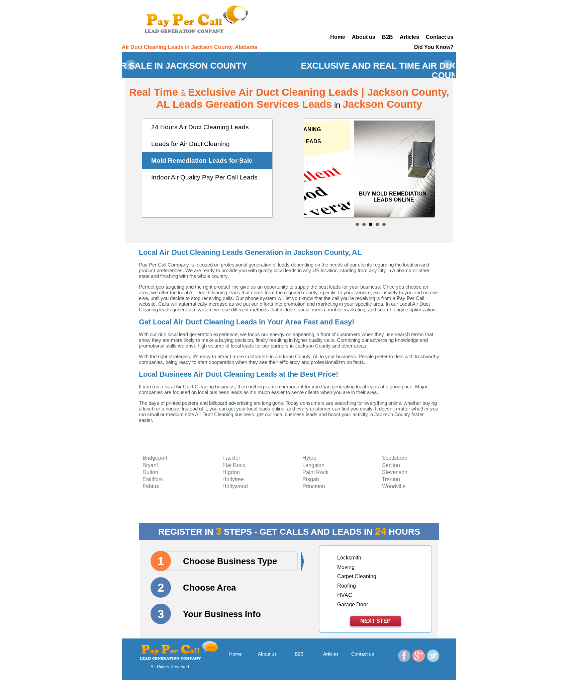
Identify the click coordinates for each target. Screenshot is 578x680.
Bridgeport (154, 458)
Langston (313, 465)
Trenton (391, 479)
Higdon (231, 472)
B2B (387, 37)
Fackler (231, 458)
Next (447, 65)
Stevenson (394, 472)
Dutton (150, 472)
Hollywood (235, 486)
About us (363, 37)
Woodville (394, 486)
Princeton (313, 486)
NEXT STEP (375, 621)
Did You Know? (434, 47)
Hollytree (233, 479)
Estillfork (152, 479)
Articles (409, 37)
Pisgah (310, 479)
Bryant (150, 465)
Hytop (309, 458)
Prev (130, 65)
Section (391, 465)
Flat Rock (233, 465)
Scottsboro (394, 458)
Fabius (150, 486)
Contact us (440, 37)
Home (337, 37)
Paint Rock (315, 472)
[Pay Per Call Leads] (198, 18)
